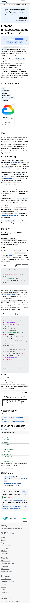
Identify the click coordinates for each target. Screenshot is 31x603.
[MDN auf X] (7, 533)
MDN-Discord (5, 569)
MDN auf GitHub (5, 571)
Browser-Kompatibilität (8, 98)
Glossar (3, 589)
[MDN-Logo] (4, 526)
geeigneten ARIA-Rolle (12, 178)
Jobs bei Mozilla (5, 545)
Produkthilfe (4, 553)
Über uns (3, 540)
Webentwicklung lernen (7, 581)
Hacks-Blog (4, 592)
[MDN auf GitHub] (2, 533)
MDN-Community (6, 561)
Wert (3, 88)
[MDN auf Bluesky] (5, 533)
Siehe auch (5, 100)
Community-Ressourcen (7, 563)
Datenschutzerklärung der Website (10, 601)
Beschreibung (5, 90)
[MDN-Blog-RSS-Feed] (13, 533)
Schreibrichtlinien (5, 566)
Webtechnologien (6, 579)
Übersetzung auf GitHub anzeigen (11, 506)
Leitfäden (3, 584)
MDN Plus (4, 551)
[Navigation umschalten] (28, 1)
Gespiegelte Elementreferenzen (9, 215)
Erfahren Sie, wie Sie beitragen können (12, 500)
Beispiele (4, 93)
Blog (2, 543)
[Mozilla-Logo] (6, 598)
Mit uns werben (5, 548)
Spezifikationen (6, 95)
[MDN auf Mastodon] (10, 533)
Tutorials (3, 587)
